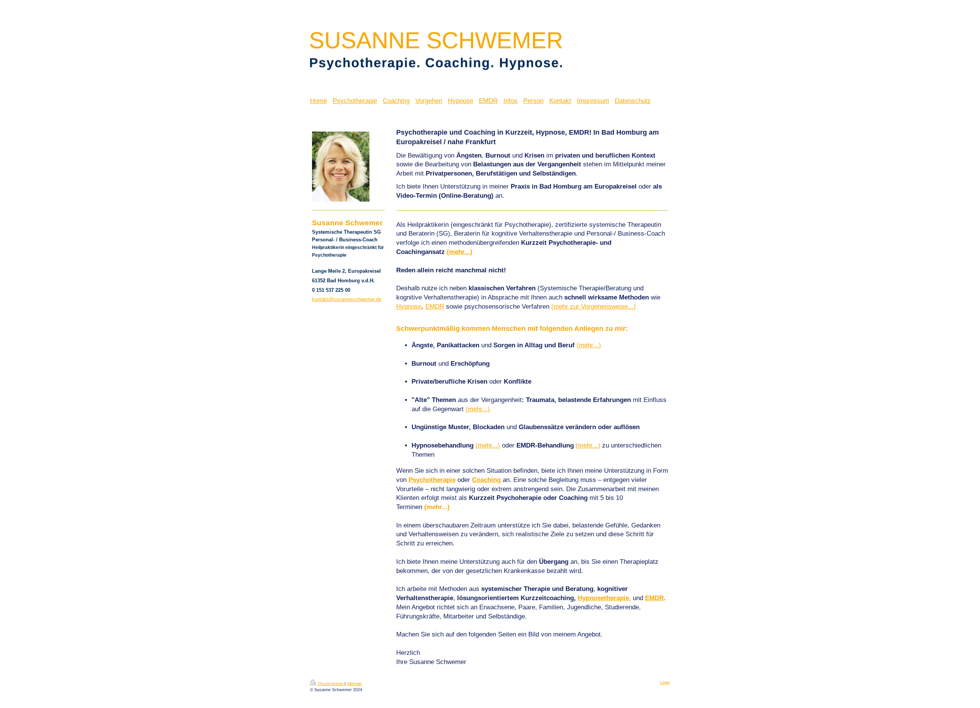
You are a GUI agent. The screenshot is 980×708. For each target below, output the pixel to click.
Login (665, 682)
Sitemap (354, 683)
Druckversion (331, 683)
